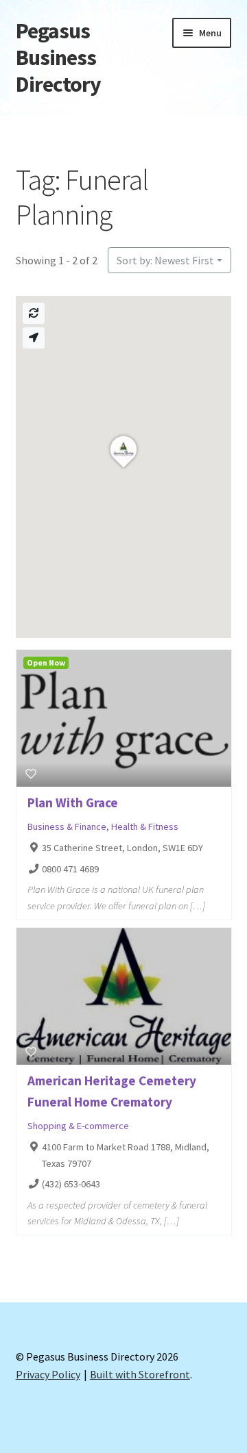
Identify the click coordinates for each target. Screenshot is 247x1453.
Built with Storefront (140, 1374)
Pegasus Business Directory (58, 57)
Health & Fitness (144, 826)
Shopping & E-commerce (78, 1126)
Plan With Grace (72, 802)
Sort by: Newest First (165, 260)
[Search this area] (34, 313)
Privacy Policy (48, 1374)
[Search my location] (34, 338)
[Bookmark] (30, 774)
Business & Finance (66, 826)
